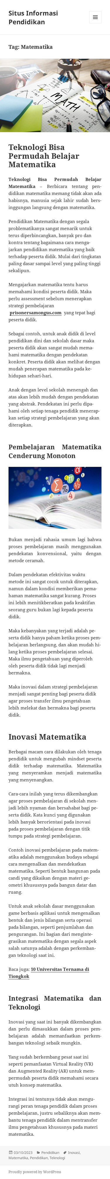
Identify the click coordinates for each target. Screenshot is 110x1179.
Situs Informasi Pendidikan (33, 17)
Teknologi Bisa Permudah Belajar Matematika (44, 156)
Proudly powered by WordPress (35, 1171)
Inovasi (74, 1152)
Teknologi (57, 1157)
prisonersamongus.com (36, 312)
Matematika (18, 1157)
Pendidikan (50, 1152)
